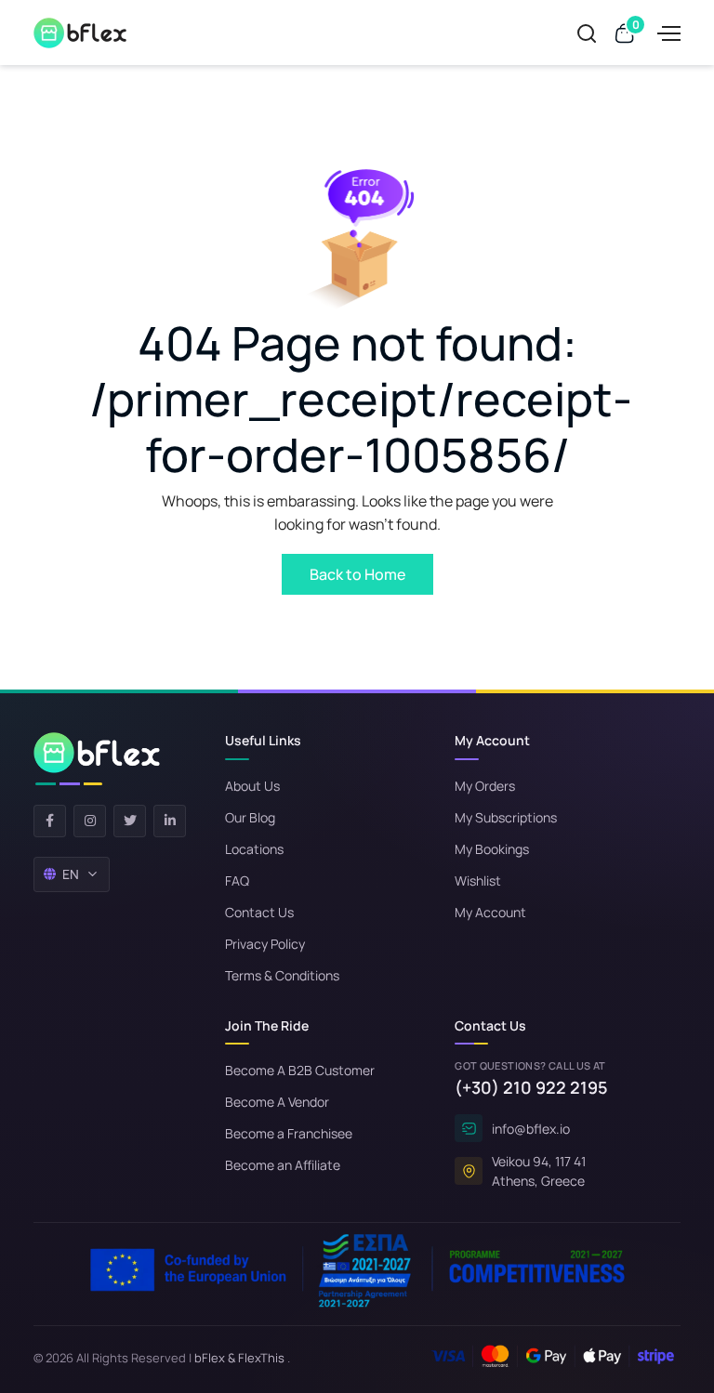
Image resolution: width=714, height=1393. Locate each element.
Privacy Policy (265, 944)
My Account (490, 912)
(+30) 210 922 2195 (531, 1087)
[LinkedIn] (169, 821)
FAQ (237, 880)
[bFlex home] (96, 758)
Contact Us (259, 912)
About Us (252, 786)
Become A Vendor (277, 1101)
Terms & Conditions (282, 975)
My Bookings (492, 849)
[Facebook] (49, 821)
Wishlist (478, 880)
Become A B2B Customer (300, 1070)
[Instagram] (89, 821)
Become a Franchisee (288, 1133)
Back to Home (357, 574)
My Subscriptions (506, 817)
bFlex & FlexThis (239, 1357)
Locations (254, 849)
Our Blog (250, 817)
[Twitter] (129, 821)
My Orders (485, 786)
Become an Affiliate (282, 1165)
